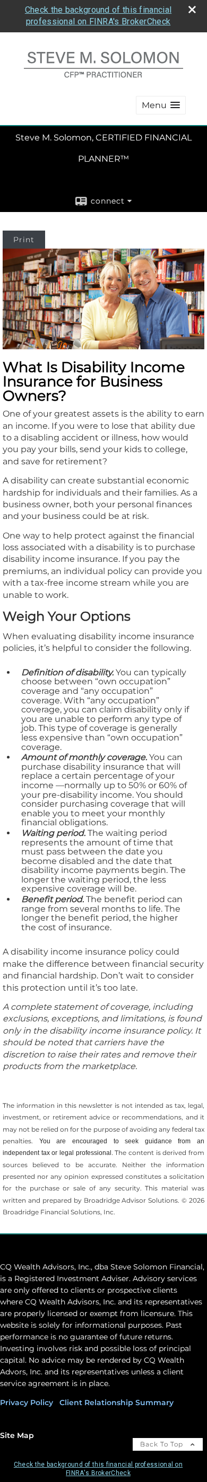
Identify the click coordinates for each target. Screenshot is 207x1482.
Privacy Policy (26, 1402)
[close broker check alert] (192, 9)
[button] (161, 105)
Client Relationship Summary (116, 1402)
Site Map (17, 1435)
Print (23, 239)
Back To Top (162, 1444)
